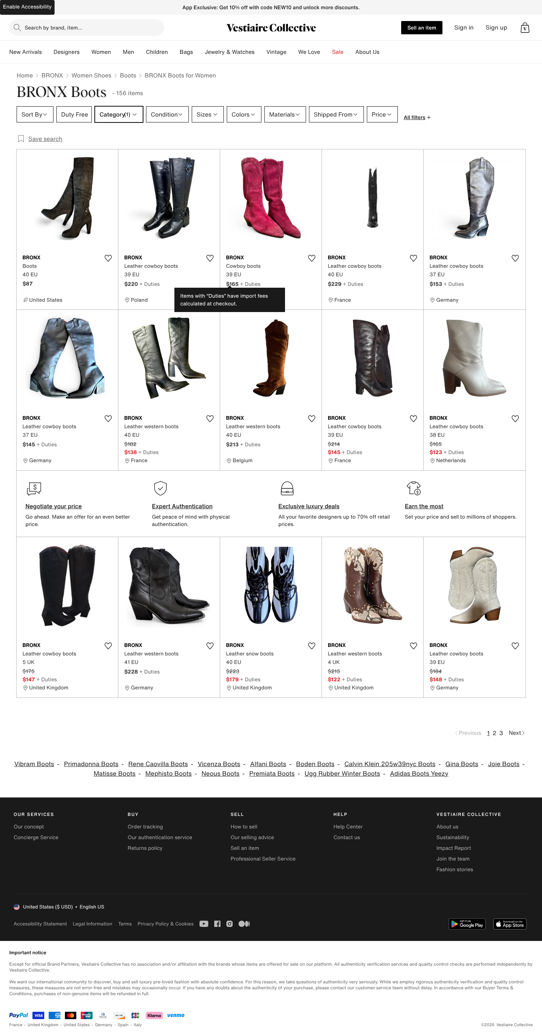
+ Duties (149, 284)
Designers (66, 52)
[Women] (117, 52)
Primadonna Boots (91, 764)
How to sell (243, 827)
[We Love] (326, 52)
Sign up (496, 27)
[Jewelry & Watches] (260, 52)
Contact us (347, 837)
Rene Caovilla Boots (158, 764)
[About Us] (385, 52)
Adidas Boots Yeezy (419, 773)
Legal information (92, 923)
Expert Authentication (182, 506)
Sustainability (453, 837)
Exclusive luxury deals (309, 506)
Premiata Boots (272, 773)
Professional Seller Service (262, 859)
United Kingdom (43, 1025)
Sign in (464, 27)
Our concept (29, 827)
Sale (338, 52)
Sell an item (421, 27)
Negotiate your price (53, 506)
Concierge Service (36, 837)
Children (157, 52)
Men (128, 52)
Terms (125, 923)
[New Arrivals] (48, 52)
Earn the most (424, 506)
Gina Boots (461, 764)
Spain (123, 1025)
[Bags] (199, 52)
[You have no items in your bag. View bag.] (525, 27)
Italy (138, 1025)
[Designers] (85, 52)
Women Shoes (91, 75)
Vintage (276, 52)
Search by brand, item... (53, 27)
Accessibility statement (40, 923)
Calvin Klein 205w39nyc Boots (389, 764)
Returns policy (145, 848)
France (15, 1025)
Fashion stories (455, 869)
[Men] (140, 52)
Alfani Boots (268, 764)
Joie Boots (504, 764)
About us (447, 827)
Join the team (453, 859)
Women (101, 52)
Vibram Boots (34, 764)
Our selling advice (252, 837)
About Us (367, 52)
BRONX (52, 75)
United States (77, 1025)
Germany (103, 1025)
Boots (128, 75)
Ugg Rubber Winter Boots (342, 773)
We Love (309, 52)
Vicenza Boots (219, 764)
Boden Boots (315, 764)
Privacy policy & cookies (166, 923)
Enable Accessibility (27, 7)
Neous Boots (221, 773)
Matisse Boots (114, 773)
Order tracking (145, 827)
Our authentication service (160, 837)
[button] (525, 27)
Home (25, 75)
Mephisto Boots (168, 773)
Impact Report (454, 848)
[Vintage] (292, 52)
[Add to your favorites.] (108, 258)
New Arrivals (25, 52)
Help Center (348, 827)
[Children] (174, 52)
